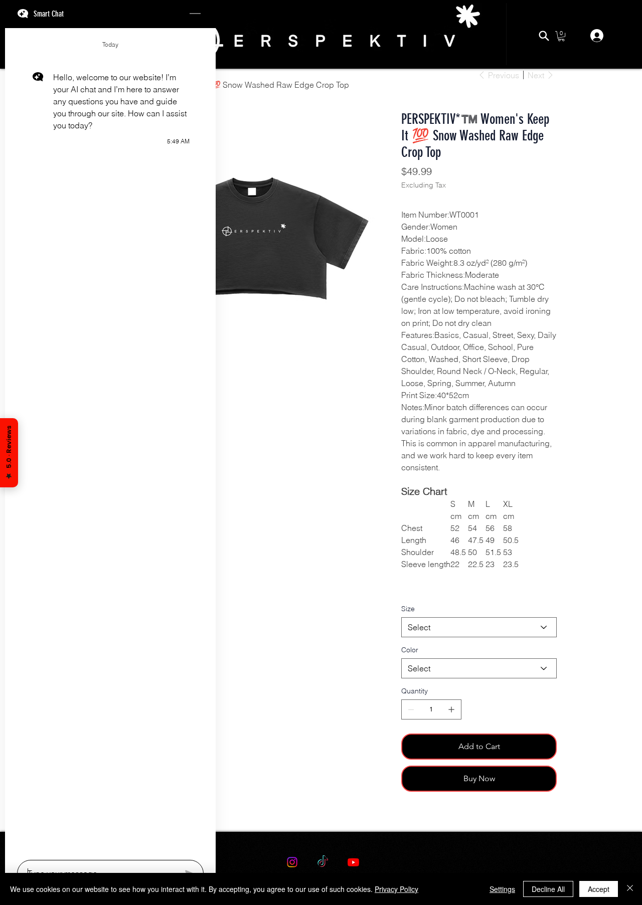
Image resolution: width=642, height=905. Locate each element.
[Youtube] (353, 862)
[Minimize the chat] (195, 14)
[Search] (543, 35)
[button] (561, 36)
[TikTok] (323, 862)
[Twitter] (424, 818)
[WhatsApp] (403, 818)
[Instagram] (292, 862)
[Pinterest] (417, 818)
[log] (110, 441)
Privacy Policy (396, 889)
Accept (598, 889)
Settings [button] (502, 889)
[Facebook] (410, 818)
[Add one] (451, 709)
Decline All (548, 889)
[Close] (630, 889)
